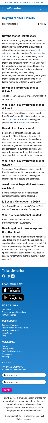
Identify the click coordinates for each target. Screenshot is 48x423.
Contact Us (6, 310)
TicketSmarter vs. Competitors (15, 328)
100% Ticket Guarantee (16, 119)
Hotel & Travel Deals (10, 330)
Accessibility (7, 354)
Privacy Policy (8, 349)
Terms (5, 346)
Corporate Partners (10, 325)
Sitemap (5, 357)
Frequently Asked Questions (14, 312)
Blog (4, 336)
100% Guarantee (9, 315)
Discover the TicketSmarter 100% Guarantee (24, 2)
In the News (7, 333)
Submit (6, 390)
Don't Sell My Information (12, 351)
